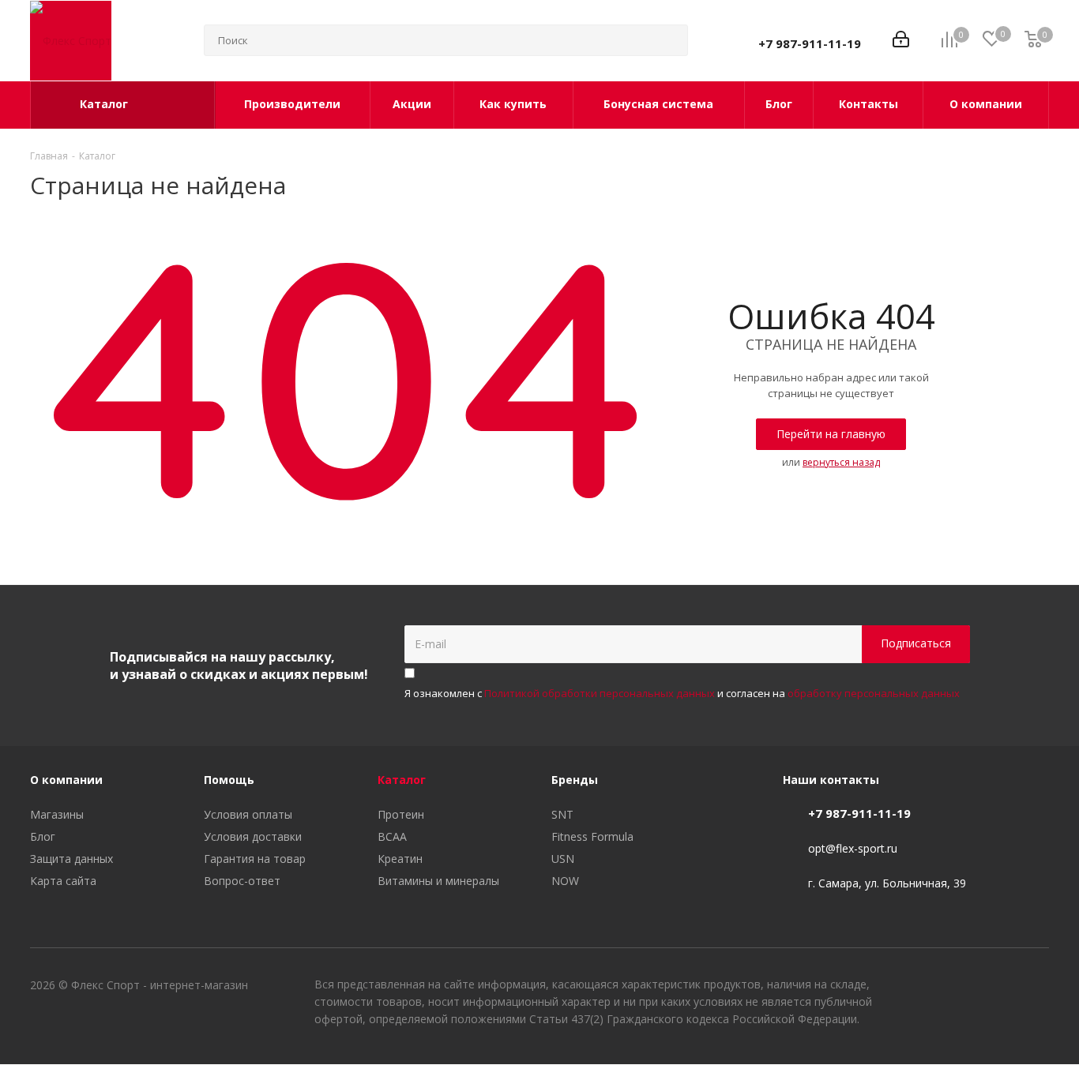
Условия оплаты (248, 814)
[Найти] (669, 40)
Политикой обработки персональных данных (599, 693)
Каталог (402, 779)
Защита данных (71, 858)
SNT (562, 814)
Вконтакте (958, 987)
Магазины (57, 814)
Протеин (401, 814)
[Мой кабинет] (901, 41)
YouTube (997, 987)
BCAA (392, 836)
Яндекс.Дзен (1037, 987)
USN (562, 858)
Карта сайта (63, 880)
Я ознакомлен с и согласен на (682, 693)
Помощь (229, 779)
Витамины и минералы (438, 880)
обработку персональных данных (874, 693)
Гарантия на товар (255, 858)
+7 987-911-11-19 (809, 43)
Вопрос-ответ (242, 880)
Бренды (574, 779)
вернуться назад (841, 462)
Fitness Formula (592, 836)
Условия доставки (253, 836)
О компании (66, 779)
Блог (42, 836)
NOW (565, 880)
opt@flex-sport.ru (852, 848)
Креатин (400, 858)
